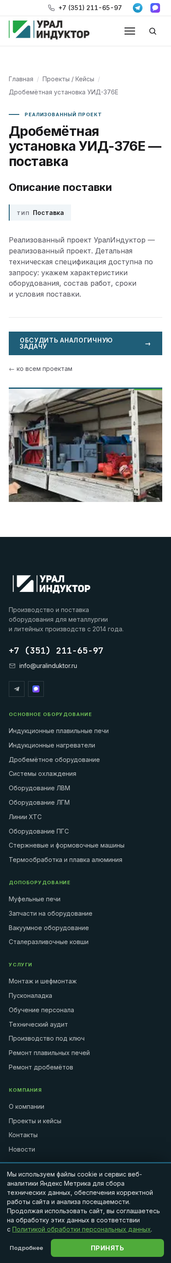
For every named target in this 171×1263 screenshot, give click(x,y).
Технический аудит (38, 1024)
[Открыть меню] (129, 31)
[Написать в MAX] (155, 8)
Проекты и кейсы (35, 1121)
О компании (26, 1106)
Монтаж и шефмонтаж (43, 981)
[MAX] (36, 689)
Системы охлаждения (42, 773)
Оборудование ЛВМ (39, 788)
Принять (108, 1248)
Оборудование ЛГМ (39, 802)
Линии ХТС (25, 816)
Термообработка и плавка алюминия (65, 859)
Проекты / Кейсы (68, 79)
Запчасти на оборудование (51, 913)
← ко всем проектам (40, 368)
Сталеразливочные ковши (49, 941)
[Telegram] (17, 689)
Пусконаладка (30, 995)
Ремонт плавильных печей (49, 1052)
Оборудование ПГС (39, 831)
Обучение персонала (41, 1010)
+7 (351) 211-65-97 (90, 7)
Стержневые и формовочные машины (67, 845)
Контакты (23, 1134)
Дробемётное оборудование (54, 759)
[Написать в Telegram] (138, 8)
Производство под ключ (47, 1038)
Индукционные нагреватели (52, 745)
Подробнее (26, 1247)
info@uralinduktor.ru (48, 665)
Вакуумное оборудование (49, 927)
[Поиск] (152, 31)
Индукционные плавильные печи (59, 730)
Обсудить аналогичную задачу (85, 343)
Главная (21, 79)
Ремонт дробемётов (41, 1067)
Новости (22, 1149)
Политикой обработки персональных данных (81, 1229)
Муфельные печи (35, 899)
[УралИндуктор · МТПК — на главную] (49, 31)
